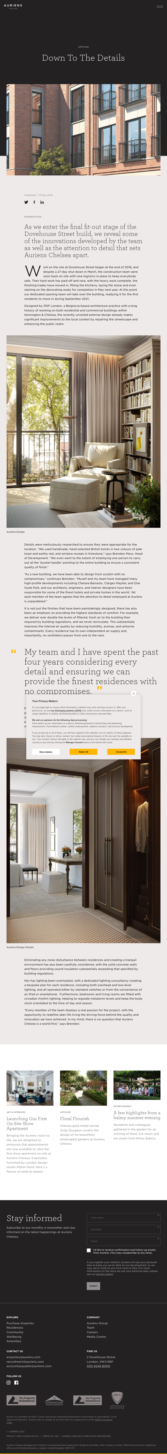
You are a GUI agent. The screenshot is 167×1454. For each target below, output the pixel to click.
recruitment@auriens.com (25, 1361)
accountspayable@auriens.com (29, 1366)
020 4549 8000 (98, 1366)
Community (15, 1332)
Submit (93, 1286)
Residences (15, 1327)
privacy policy (104, 1274)
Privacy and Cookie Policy (23, 1436)
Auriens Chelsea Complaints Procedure (86, 1436)
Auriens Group (97, 1323)
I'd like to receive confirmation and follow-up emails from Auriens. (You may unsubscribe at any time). (124, 1251)
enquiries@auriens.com (23, 1357)
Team (90, 1327)
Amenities (14, 1341)
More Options (45, 752)
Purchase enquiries (20, 1323)
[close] (133, 693)
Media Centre (96, 1336)
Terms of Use (50, 1436)
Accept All (121, 752)
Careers (92, 1332)
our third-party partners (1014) (66, 710)
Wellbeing (14, 1336)
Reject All (83, 752)
